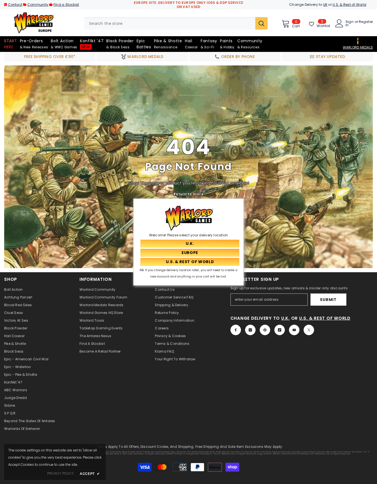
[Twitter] (309, 330)
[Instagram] (250, 330)
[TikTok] (279, 330)
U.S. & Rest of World (349, 4)
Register (366, 22)
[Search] (176, 23)
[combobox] (169, 23)
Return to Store (188, 193)
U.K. (285, 318)
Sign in (350, 23)
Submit (328, 299)
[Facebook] (235, 330)
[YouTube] (294, 330)
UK (325, 4)
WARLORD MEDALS (358, 47)
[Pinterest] (265, 330)
